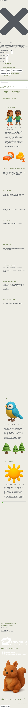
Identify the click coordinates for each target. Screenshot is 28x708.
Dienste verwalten (6, 64)
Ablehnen (9, 70)
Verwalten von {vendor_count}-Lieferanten (11, 65)
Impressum (5, 77)
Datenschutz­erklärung (7, 76)
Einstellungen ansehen (17, 70)
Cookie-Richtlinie (6, 75)
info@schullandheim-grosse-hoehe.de (9, 632)
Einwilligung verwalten (5, 706)
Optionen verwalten (7, 63)
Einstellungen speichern (5, 73)
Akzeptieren (3, 70)
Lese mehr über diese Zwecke (9, 67)
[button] (14, 21)
